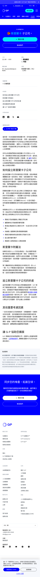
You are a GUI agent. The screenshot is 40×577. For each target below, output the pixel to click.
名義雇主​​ (5, 436)
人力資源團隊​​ (7, 479)
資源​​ (22, 505)
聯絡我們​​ (5, 540)
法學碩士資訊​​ (25, 490)
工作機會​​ (23, 473)
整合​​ (4, 453)
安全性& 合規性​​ (7, 459)
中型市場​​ (5, 502)
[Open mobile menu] (37, 11)
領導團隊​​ (5, 490)
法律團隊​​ (5, 481)
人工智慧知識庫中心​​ (27, 499)
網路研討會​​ (24, 508)
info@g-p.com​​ (7, 534)
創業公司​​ (5, 499)
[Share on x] (13, 117)
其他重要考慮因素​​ (9, 104)
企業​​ (4, 505)
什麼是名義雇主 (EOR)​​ (27, 514)
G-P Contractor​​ (25, 439)
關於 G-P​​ (23, 470)
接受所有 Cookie (11, 569)
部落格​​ (23, 502)
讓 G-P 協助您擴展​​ (9, 107)
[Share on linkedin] (3, 117)
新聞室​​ (23, 482)
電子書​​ (23, 511)
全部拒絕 (28, 569)
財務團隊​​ (5, 484)
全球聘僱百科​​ (7, 470)
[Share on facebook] (8, 117)
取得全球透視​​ (7, 444)
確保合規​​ (5, 439)
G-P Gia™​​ (24, 441)
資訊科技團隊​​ (7, 487)
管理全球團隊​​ (7, 441)
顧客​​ (22, 476)
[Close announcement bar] (38, 2)
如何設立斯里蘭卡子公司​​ (11, 95)
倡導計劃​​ (5, 516)
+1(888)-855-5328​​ (8, 532)
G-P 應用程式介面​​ (8, 456)
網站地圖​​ (23, 488)
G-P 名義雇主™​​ (25, 436)
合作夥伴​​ (23, 485)
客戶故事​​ (5, 513)
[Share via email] (18, 117)
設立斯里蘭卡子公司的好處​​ (12, 101)
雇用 (30, 158)
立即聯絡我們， (14, 339)
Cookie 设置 (20, 573)
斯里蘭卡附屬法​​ (8, 98)
